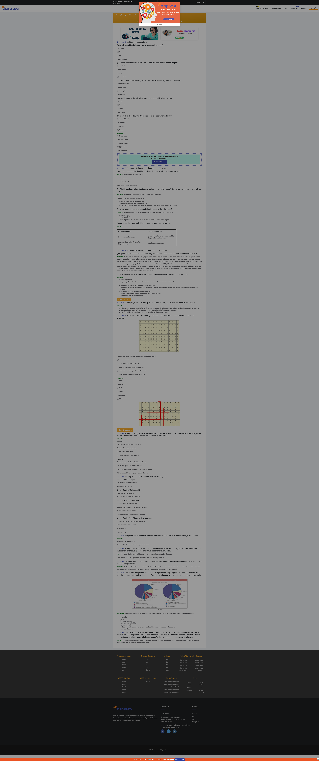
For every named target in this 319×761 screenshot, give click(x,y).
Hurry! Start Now (179, 759)
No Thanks (159, 25)
